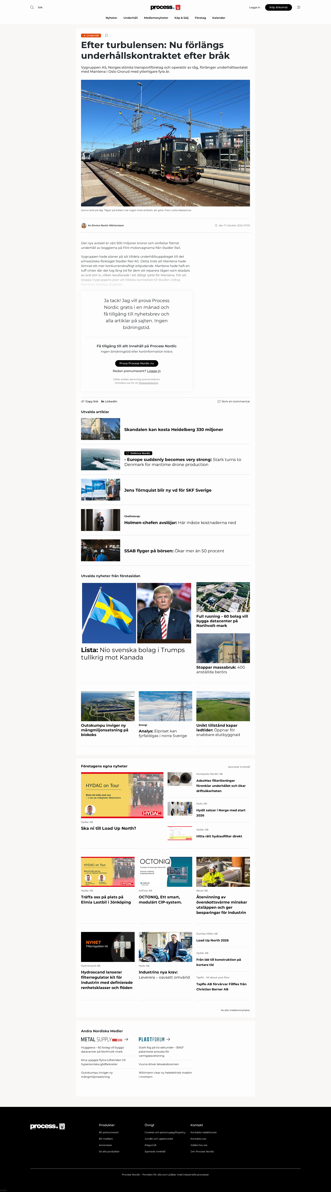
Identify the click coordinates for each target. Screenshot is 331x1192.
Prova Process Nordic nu (136, 363)
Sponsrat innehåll (155, 1151)
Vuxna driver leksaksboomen (159, 1064)
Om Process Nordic (202, 1151)
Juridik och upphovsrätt (159, 1138)
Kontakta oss (198, 1138)
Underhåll (130, 17)
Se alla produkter (109, 1151)
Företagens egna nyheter (104, 766)
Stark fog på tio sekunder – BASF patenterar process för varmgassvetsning (161, 1051)
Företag (200, 17)
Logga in (154, 371)
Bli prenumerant (109, 1132)
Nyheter (111, 17)
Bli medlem (106, 1138)
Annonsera (105, 1145)
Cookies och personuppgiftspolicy (165, 1132)
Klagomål (150, 1145)
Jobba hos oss (198, 1145)
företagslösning (148, 382)
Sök (40, 7)
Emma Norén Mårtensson (108, 225)
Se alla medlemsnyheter (235, 1010)
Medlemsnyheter (156, 17)
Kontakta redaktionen (203, 1132)
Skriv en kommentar (236, 401)
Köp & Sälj (181, 17)
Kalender (218, 17)
